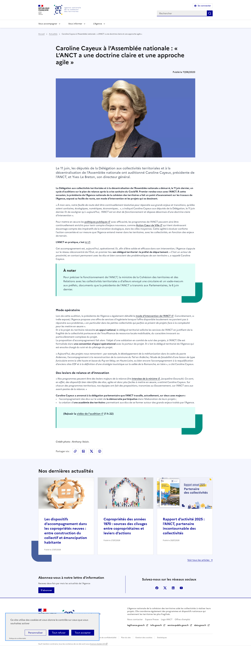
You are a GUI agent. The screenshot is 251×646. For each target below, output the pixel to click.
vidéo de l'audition (89, 414)
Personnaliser (35, 632)
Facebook (100, 451)
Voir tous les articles (198, 560)
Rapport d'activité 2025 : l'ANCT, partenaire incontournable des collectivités (184, 526)
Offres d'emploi (182, 619)
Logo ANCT (166, 619)
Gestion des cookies (143, 637)
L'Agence (97, 23)
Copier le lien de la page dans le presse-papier (75, 451)
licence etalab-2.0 (97, 644)
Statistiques (162, 637)
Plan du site (126, 637)
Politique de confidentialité (105, 637)
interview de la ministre (144, 378)
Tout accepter (83, 632)
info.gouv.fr (156, 625)
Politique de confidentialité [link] (17, 638)
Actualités (53, 34)
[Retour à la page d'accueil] (67, 10)
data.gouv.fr (200, 625)
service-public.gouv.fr (178, 625)
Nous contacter (135, 619)
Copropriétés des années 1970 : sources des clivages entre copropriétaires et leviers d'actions (125, 526)
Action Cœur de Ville (147, 225)
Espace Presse (152, 619)
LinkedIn (83, 451)
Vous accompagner (47, 23)
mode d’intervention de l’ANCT (153, 316)
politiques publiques (96, 222)
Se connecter (204, 5)
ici (86, 242)
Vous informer (75, 23)
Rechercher (210, 13)
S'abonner (46, 590)
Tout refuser (59, 632)
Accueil (41, 34)
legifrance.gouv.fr (136, 625)
